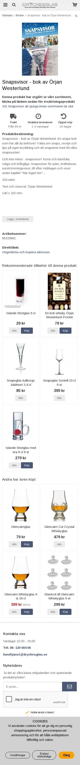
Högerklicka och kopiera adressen (26, 252)
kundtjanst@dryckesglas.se (25, 654)
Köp (26, 330)
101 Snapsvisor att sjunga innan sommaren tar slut (37, 106)
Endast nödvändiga (44, 755)
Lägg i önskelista (18, 219)
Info (14, 330)
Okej (66, 755)
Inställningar (17, 755)
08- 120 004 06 (20, 647)
